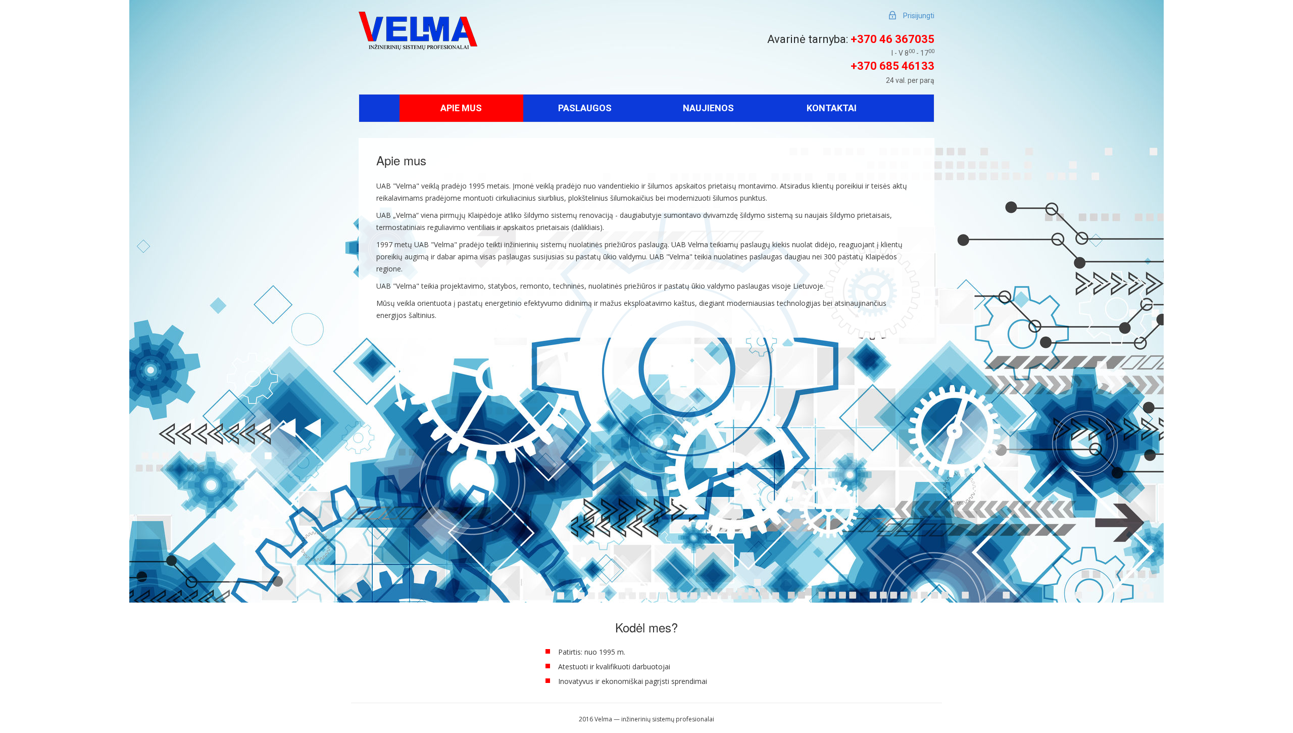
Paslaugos (585, 108)
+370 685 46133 (892, 66)
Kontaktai (832, 108)
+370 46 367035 (892, 39)
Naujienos (708, 108)
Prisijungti (918, 16)
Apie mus (461, 108)
